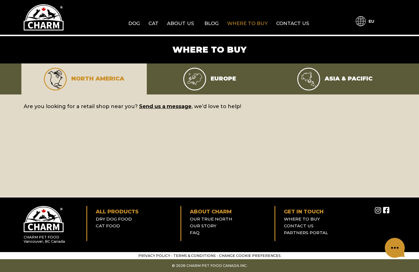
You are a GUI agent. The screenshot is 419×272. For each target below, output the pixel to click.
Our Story (203, 225)
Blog (211, 23)
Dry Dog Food (114, 219)
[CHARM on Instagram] (378, 210)
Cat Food (108, 225)
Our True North (211, 219)
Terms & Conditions (194, 256)
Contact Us (292, 23)
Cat (153, 23)
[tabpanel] (210, 106)
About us (180, 23)
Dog (134, 23)
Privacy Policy (154, 256)
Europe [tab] (222, 78)
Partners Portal (306, 232)
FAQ (195, 232)
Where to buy (247, 23)
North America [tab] (97, 78)
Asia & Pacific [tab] (348, 78)
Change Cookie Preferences (250, 256)
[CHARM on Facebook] (386, 210)
